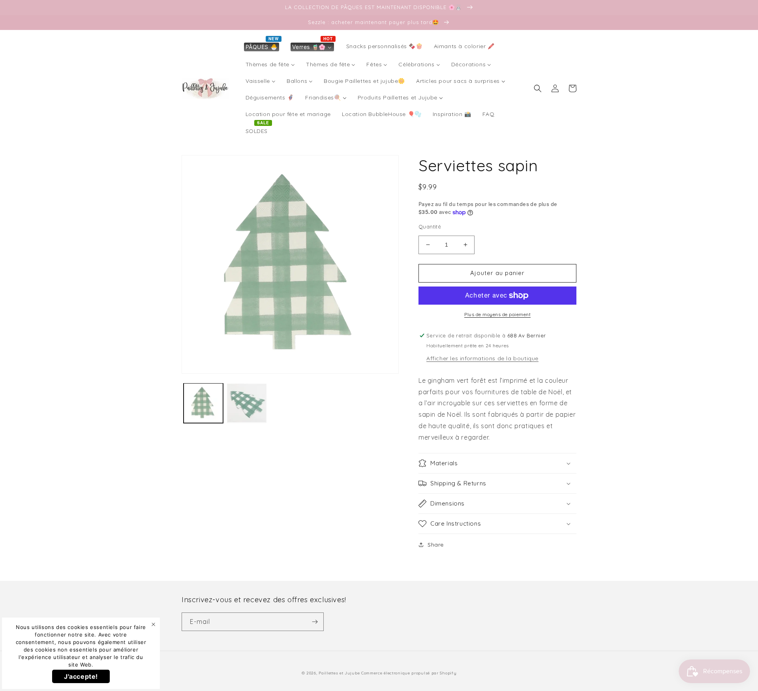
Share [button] (436, 544)
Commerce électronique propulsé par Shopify (408, 673)
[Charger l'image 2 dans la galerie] (246, 403)
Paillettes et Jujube (340, 673)
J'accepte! (81, 676)
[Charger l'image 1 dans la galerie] (203, 403)
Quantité (429, 226)
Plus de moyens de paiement (497, 314)
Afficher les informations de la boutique (482, 358)
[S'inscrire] (314, 621)
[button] (537, 88)
